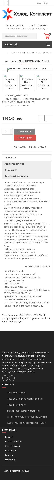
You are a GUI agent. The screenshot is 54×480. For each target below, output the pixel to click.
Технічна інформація (16, 176)
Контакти (9, 455)
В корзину (24, 131)
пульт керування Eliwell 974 (36, 318)
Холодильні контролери (22, 52)
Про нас (8, 437)
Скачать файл (25, 137)
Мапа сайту (10, 459)
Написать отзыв (37, 146)
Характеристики (14, 163)
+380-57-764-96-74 (16, 404)
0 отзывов (19, 146)
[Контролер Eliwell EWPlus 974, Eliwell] (27, 69)
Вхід (39, 3)
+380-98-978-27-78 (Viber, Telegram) (25, 398)
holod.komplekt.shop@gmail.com (23, 410)
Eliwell (42, 315)
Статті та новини (12, 446)
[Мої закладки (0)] (32, 3)
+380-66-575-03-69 (14, 25)
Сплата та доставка (13, 441)
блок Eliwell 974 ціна (12, 321)
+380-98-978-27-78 (37, 25)
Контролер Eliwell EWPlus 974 (23, 315)
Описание (10, 157)
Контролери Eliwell (11, 318)
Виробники (10, 450)
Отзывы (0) (11, 169)
